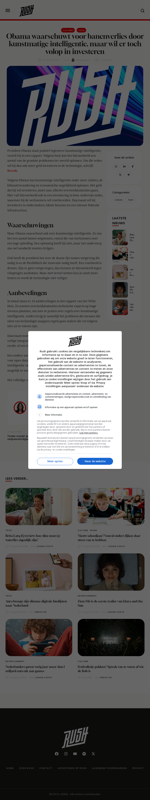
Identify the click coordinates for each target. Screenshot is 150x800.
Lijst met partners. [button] (88, 432)
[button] (75, 414)
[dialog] (75, 400)
